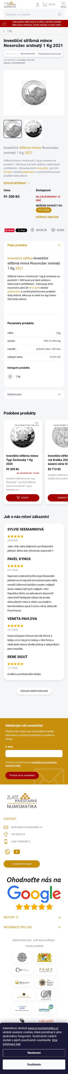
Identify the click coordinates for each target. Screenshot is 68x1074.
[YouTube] (17, 851)
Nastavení (34, 1052)
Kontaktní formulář (22, 864)
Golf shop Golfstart (44, 940)
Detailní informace (15, 183)
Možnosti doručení (47, 217)
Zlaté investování (21, 940)
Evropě (7, 172)
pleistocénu (28, 172)
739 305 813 (18, 834)
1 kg (58, 332)
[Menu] (63, 4)
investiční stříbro (20, 258)
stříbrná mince (30, 148)
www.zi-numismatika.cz (43, 1028)
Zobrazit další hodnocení (34, 690)
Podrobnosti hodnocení (49, 53)
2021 (29, 153)
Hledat (59, 14)
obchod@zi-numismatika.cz (26, 827)
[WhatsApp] (7, 851)
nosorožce (42, 168)
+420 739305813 (20, 841)
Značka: (14, 63)
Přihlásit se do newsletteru (22, 775)
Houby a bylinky (34, 945)
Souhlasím (34, 1064)
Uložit (11, 230)
